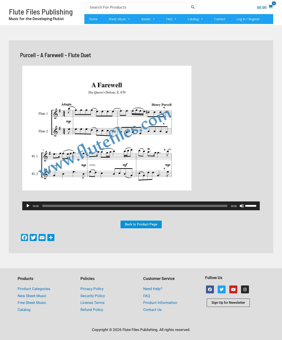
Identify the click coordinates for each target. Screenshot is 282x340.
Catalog (193, 19)
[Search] (193, 7)
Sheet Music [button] (117, 19)
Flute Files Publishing (41, 11)
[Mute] (241, 206)
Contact (219, 19)
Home (93, 19)
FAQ (169, 19)
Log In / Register (248, 19)
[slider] (251, 205)
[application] (141, 205)
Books (146, 19)
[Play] (28, 206)
